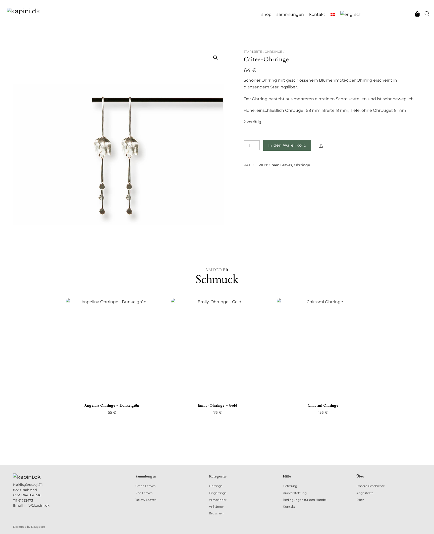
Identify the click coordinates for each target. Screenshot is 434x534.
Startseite (253, 52)
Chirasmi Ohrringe (323, 405)
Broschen (216, 513)
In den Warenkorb (287, 145)
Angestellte (364, 493)
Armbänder (218, 500)
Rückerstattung (295, 493)
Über (360, 500)
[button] (215, 57)
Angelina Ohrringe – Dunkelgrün (111, 405)
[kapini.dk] (23, 10)
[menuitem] (333, 14)
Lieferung (290, 486)
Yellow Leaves (145, 500)
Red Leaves (143, 493)
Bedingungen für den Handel (305, 500)
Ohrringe (273, 52)
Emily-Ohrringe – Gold (217, 405)
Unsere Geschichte (370, 486)
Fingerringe (218, 493)
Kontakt (317, 14)
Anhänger (216, 506)
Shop (266, 14)
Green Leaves (280, 165)
